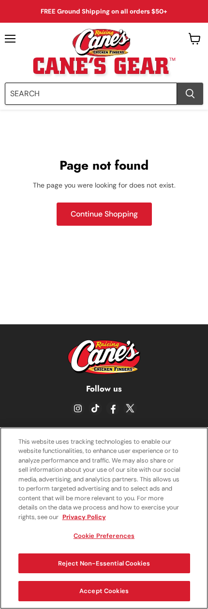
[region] (104, 518)
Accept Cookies (104, 591)
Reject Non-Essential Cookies (104, 563)
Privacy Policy (84, 517)
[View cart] (195, 38)
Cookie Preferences (104, 536)
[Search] (190, 94)
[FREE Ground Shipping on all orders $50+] (104, 11)
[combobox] (91, 94)
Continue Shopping (104, 214)
